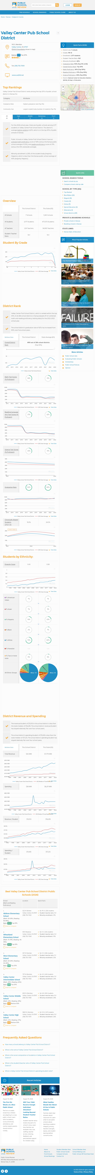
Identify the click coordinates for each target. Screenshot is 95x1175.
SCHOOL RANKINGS (39, 12)
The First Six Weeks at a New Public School (9, 1105)
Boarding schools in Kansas (72, 224)
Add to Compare (11, 926)
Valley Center (16, 47)
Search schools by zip (71, 181)
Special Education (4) (71, 207)
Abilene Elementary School (11, 915)
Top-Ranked (68, 192)
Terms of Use (78, 1172)
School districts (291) (70, 213)
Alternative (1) (68, 210)
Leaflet (82, 110)
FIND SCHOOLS (24, 12)
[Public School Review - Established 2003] (19, 5)
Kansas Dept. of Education (72, 232)
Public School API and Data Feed (83, 1154)
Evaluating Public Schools (73, 359)
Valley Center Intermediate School (11, 978)
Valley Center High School (11, 1016)
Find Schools (48, 1154)
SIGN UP (77, 5)
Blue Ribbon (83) (69, 195)
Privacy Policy (88, 1172)
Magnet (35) (68, 198)
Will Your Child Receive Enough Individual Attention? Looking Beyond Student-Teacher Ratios (29, 1110)
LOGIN (67, 5)
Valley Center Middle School (12, 997)
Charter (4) (67, 201)
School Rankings (49, 1156)
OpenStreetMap (90, 110)
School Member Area (79, 1150)
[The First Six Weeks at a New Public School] (10, 1090)
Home (46, 1150)
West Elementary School (10, 957)
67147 (26, 47)
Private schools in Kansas (72, 221)
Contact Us (60, 1156)
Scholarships (69, 362)
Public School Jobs (71, 356)
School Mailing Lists (79, 1152)
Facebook (6, 1171)
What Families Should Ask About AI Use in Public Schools (50, 1106)
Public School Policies (72, 365)
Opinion (67, 368)
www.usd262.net (18, 75)
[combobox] (42, 5)
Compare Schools (62, 1154)
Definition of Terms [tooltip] (9, 337)
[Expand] (63, 93)
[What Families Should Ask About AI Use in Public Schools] (50, 1090)
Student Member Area (64, 1150)
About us (47, 1152)
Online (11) (67, 204)
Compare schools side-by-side (73, 184)
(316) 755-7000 (19, 66)
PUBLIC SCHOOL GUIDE (57, 12)
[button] (76, 97)
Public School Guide (63, 1152)
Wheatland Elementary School (10, 936)
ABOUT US (72, 12)
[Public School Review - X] (2, 1171)
